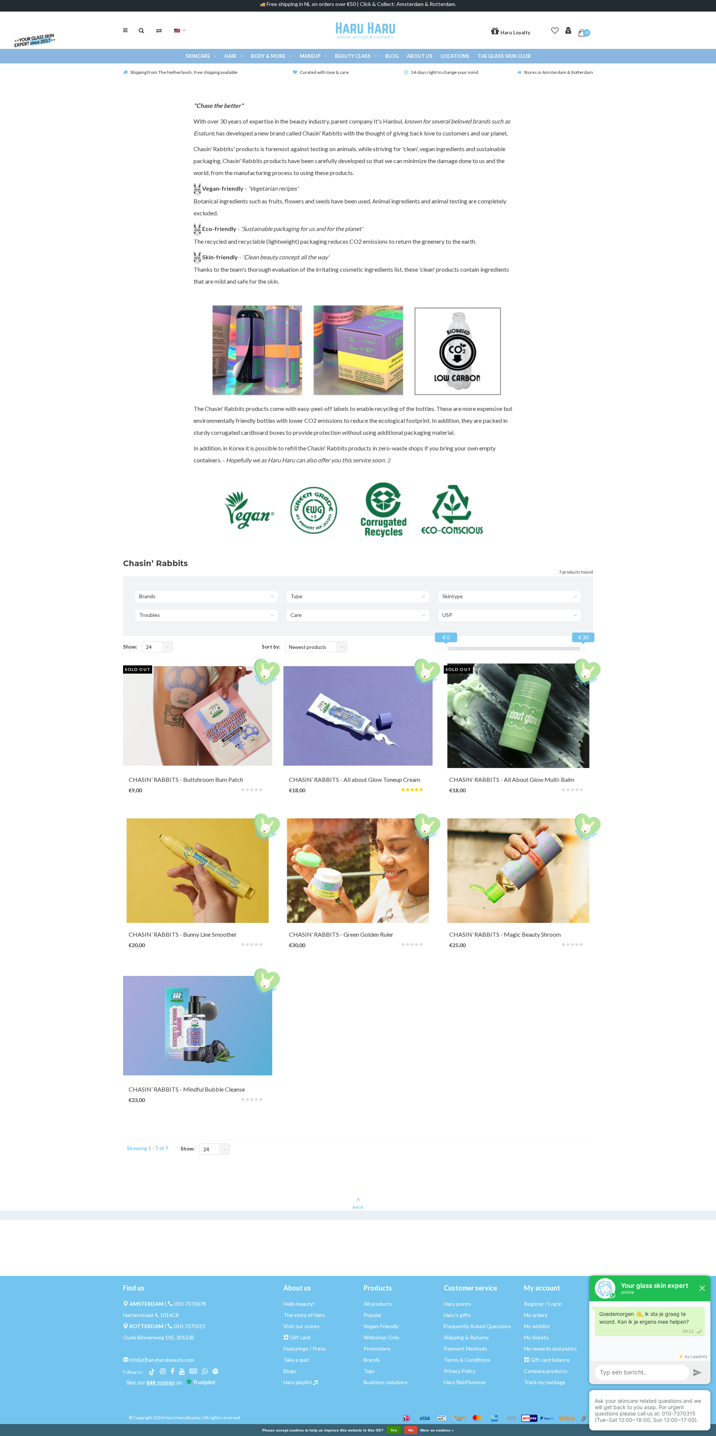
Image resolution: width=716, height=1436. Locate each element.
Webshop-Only (381, 1337)
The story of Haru (304, 1315)
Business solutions (386, 1382)
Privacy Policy (459, 1371)
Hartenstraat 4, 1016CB (151, 1315)
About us (420, 56)
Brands (372, 1360)
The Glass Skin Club (504, 56)
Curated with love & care (324, 72)
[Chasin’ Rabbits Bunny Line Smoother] (197, 870)
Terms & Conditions (467, 1360)
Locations (455, 56)
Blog (392, 56)
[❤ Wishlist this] (217, 782)
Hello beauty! (299, 1304)
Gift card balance (550, 1360)
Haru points (457, 1304)
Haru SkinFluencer (465, 1382)
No (410, 1430)
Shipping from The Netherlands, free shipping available (184, 72)
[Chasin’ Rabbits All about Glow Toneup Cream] (358, 716)
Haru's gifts (457, 1315)
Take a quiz (296, 1360)
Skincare (198, 56)
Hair (230, 56)
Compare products (546, 1371)
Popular (372, 1315)
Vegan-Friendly (381, 1326)
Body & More (268, 56)
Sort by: (271, 647)
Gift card (300, 1337)
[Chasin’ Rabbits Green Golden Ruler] (358, 870)
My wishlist (537, 1326)
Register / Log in (543, 1304)
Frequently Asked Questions (477, 1326)
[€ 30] (583, 648)
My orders (535, 1315)
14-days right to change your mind (444, 72)
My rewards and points (550, 1348)
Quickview (349, 782)
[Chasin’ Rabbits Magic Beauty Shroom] (518, 870)
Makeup (310, 56)
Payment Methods (465, 1348)
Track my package (544, 1382)
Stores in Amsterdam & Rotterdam (558, 72)
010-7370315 (189, 1326)
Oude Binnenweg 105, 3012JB (158, 1337)
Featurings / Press (304, 1348)
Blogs (289, 1371)
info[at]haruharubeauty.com (161, 1360)
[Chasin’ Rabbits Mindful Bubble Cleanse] (197, 1025)
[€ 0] (445, 648)
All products (378, 1304)
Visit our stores (301, 1326)
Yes (393, 1430)
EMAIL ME (190, 782)
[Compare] (159, 30)
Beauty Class (353, 56)
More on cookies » (437, 1430)
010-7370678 (190, 1304)
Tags (369, 1371)
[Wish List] (555, 29)
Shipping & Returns (466, 1337)
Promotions (377, 1348)
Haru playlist (297, 1382)
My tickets (536, 1337)
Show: (130, 647)
